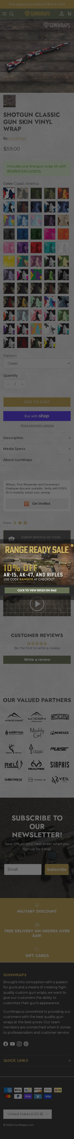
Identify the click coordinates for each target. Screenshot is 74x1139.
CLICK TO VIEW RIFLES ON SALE (37, 590)
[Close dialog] (72, 545)
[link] (37, 564)
